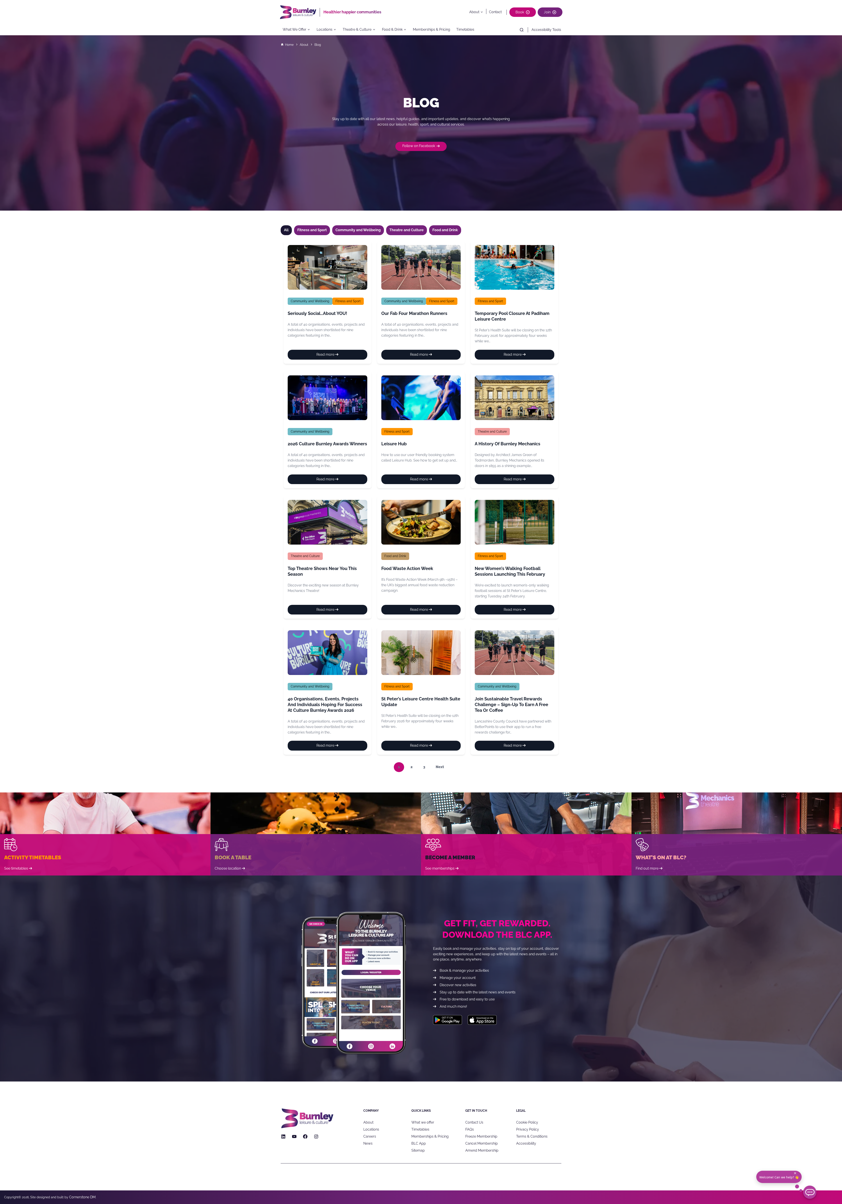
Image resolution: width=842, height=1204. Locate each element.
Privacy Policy (527, 1129)
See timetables (16, 868)
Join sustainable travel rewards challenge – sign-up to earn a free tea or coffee (511, 704)
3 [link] (424, 767)
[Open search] (522, 30)
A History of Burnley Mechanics (507, 443)
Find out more (647, 868)
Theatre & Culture (357, 30)
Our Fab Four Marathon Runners (414, 313)
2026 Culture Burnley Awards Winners (327, 443)
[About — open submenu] (483, 12)
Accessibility (526, 1143)
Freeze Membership (481, 1136)
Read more (334, 356)
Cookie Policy (527, 1122)
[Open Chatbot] (809, 1192)
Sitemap (418, 1150)
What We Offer (294, 30)
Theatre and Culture (492, 431)
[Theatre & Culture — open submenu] (375, 30)
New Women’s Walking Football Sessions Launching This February (510, 571)
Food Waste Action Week (407, 568)
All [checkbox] (286, 230)
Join (547, 12)
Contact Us (474, 1122)
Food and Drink (395, 556)
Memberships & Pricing (431, 30)
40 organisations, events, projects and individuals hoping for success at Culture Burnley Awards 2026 (325, 704)
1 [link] (399, 767)
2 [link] (411, 767)
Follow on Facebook (418, 146)
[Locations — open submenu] (336, 30)
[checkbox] (312, 230)
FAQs (469, 1129)
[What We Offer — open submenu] (310, 30)
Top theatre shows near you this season (322, 571)
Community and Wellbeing (310, 301)
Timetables (465, 30)
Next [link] (440, 767)
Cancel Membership (481, 1143)
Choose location (228, 868)
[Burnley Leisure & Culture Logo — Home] (300, 12)
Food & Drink (392, 30)
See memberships (440, 868)
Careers (369, 1136)
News (368, 1143)
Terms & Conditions (532, 1136)
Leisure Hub (394, 443)
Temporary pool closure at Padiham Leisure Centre (512, 316)
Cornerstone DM (82, 1197)
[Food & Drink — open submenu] (406, 30)
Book (520, 12)
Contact (495, 12)
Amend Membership (481, 1150)
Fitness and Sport (348, 301)
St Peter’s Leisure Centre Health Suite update (420, 701)
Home (289, 44)
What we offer (422, 1122)
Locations (324, 30)
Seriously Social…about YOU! (317, 313)
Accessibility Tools (546, 30)
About (474, 12)
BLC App (418, 1143)
